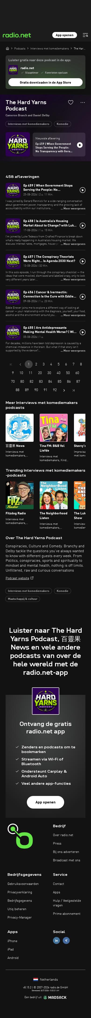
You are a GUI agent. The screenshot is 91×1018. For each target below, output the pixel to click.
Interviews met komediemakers (28, 124)
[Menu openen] (85, 35)
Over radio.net (63, 835)
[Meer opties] (82, 102)
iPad (10, 949)
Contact (58, 884)
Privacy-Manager (19, 917)
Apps (56, 892)
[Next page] (64, 390)
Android (13, 958)
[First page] (11, 364)
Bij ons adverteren (66, 852)
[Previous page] (20, 364)
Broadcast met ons (66, 860)
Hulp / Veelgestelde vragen (67, 903)
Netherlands (48, 979)
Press (57, 843)
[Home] (7, 48)
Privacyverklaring (19, 892)
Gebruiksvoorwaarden (23, 884)
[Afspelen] (80, 145)
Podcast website (17, 578)
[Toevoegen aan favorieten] (70, 102)
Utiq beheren (16, 909)
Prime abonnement (66, 913)
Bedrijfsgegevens (19, 900)
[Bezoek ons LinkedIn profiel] (56, 940)
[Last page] (73, 390)
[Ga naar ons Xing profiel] (66, 940)
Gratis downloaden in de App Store (45, 82)
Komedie (62, 124)
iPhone (12, 941)
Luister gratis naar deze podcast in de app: (39, 60)
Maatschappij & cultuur (22, 599)
